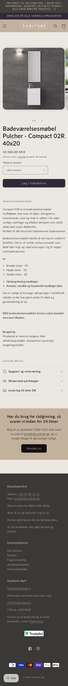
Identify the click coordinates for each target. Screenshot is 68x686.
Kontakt (11, 555)
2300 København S (19, 602)
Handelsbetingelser (18, 564)
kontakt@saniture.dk (37, 434)
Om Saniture (14, 550)
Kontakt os (34, 448)
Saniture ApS (38, 677)
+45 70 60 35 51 (29, 494)
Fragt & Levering (16, 559)
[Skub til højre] (42, 121)
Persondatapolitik (17, 569)
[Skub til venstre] (26, 121)
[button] (5, 26)
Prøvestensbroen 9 (19, 588)
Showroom (36, 621)
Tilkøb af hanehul (12, 162)
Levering (22, 157)
